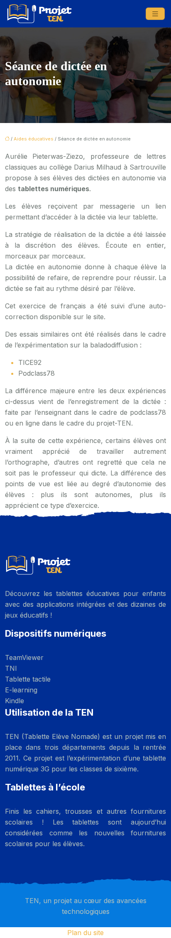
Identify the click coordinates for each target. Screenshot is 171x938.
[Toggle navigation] (155, 13)
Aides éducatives (34, 139)
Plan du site (85, 932)
